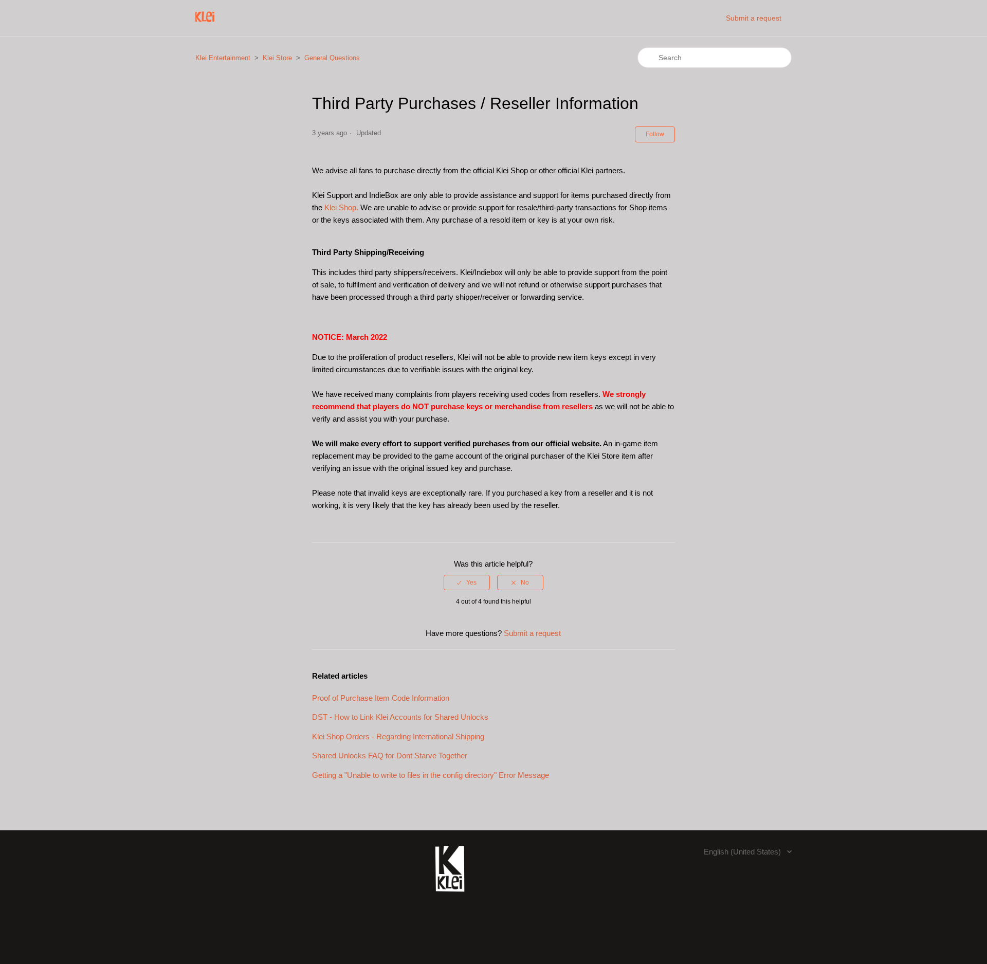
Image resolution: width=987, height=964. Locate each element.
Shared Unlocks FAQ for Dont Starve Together (389, 755)
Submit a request (753, 18)
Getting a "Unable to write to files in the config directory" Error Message (430, 775)
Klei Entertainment (222, 58)
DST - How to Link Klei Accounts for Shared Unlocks (400, 717)
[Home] (204, 23)
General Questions (332, 58)
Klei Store (277, 58)
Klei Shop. (341, 207)
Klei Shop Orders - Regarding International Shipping (398, 736)
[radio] (467, 582)
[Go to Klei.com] (450, 897)
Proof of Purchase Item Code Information (380, 698)
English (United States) (743, 851)
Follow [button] (655, 134)
